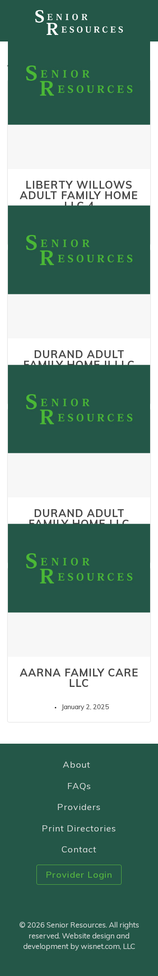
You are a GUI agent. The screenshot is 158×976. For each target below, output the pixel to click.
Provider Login (79, 874)
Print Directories (79, 828)
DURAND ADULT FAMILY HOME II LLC (79, 359)
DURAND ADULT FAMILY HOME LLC (79, 518)
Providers (79, 806)
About (76, 764)
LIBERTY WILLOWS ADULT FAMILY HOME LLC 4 (79, 195)
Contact (79, 849)
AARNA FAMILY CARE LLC (79, 678)
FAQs (79, 785)
